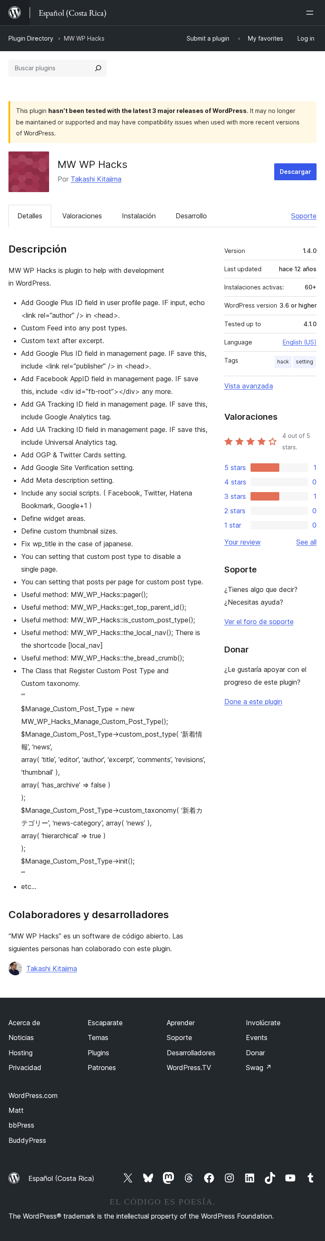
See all (306, 542)
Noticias (21, 1037)
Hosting (20, 1052)
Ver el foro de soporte (259, 621)
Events (256, 1037)
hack (283, 361)
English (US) (300, 342)
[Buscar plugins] (98, 68)
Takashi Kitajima (96, 179)
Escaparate (105, 1022)
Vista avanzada (248, 386)
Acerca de (24, 1022)
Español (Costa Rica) (61, 1178)
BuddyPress (27, 1140)
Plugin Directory (30, 38)
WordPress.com (33, 1095)
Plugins (98, 1052)
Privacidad (24, 1067)
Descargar (295, 171)
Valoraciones (82, 216)
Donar (255, 1052)
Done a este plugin (253, 701)
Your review (242, 542)
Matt (16, 1110)
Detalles (29, 216)
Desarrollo (191, 216)
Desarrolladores (191, 1052)
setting (304, 361)
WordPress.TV (189, 1067)
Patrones (102, 1067)
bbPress (21, 1125)
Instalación (139, 216)
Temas (98, 1037)
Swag (259, 1067)
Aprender (181, 1022)
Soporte (304, 216)
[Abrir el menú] (311, 12)
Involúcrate (263, 1022)
